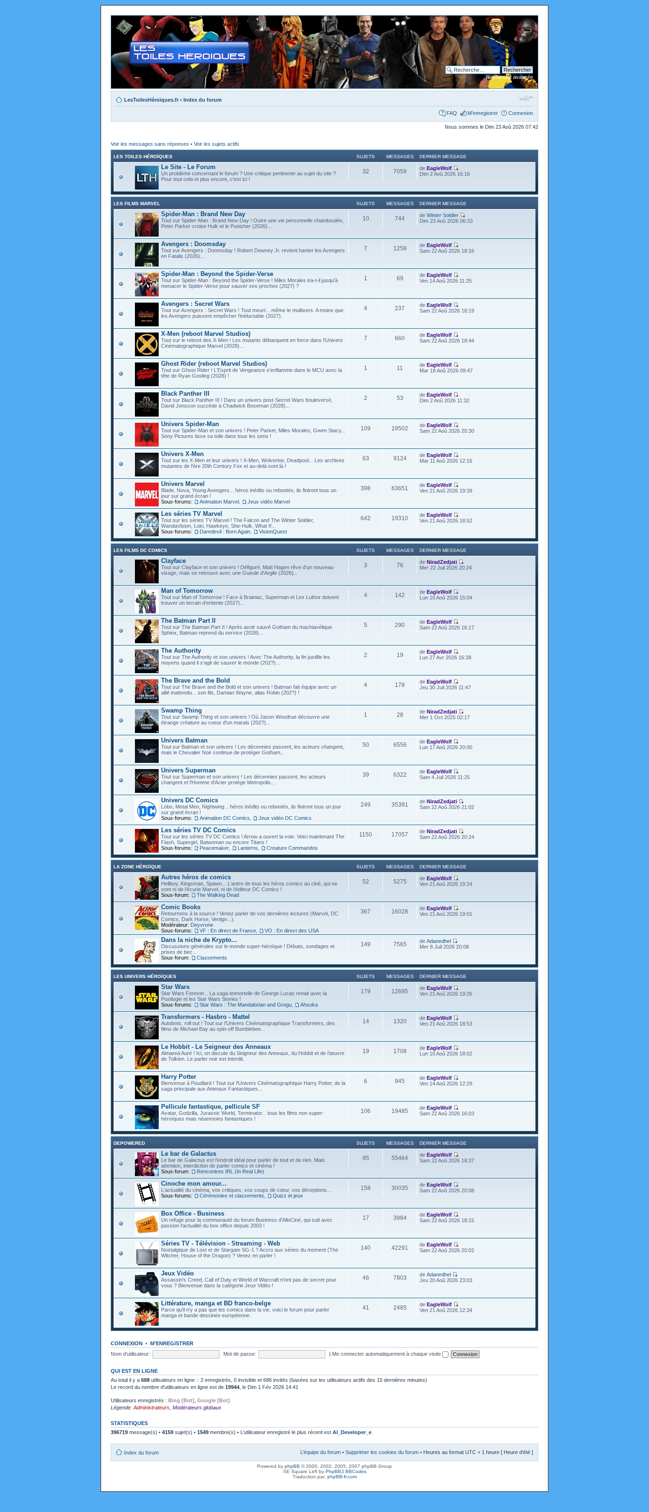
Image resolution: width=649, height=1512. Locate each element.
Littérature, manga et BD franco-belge (216, 1303)
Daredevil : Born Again (225, 531)
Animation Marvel (219, 501)
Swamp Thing (181, 710)
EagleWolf (439, 168)
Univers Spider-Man (190, 424)
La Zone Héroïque (138, 866)
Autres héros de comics (196, 877)
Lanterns (248, 848)
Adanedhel (439, 941)
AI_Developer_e (352, 1432)
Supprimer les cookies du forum (382, 1452)
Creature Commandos (292, 848)
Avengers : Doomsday (193, 243)
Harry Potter (178, 1076)
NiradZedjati (442, 562)
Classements (212, 957)
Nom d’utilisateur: (130, 1354)
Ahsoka (309, 1005)
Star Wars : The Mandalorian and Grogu (246, 1005)
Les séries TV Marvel (191, 513)
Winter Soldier (442, 215)
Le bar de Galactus (188, 1153)
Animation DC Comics (225, 818)
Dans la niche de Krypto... (199, 939)
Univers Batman (184, 740)
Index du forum (202, 100)
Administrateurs (152, 1407)
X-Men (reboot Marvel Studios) (205, 333)
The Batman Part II (188, 620)
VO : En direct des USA (292, 930)
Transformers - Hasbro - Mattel (205, 1016)
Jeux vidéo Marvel (269, 501)
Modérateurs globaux (196, 1407)
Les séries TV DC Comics (198, 830)
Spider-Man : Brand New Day (203, 214)
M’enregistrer (483, 113)
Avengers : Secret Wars (195, 303)
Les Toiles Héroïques (143, 156)
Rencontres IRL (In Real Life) (230, 1171)
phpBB (292, 1466)
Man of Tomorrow (187, 590)
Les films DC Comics (140, 550)
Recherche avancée (509, 77)
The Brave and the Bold (195, 680)
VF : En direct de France (228, 930)
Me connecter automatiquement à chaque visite (387, 1354)
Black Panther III (185, 393)
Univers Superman (188, 770)
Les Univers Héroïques (145, 976)
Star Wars (175, 986)
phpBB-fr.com (342, 1476)
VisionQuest (273, 531)
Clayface (173, 560)
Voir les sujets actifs (216, 144)
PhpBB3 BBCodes (345, 1471)
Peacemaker (214, 848)
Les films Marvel (137, 203)
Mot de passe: (239, 1354)
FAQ (452, 113)
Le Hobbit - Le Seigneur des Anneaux (216, 1046)
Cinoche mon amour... (194, 1183)
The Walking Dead (218, 895)
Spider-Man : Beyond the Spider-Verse (217, 273)
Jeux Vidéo (177, 1273)
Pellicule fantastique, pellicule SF (210, 1106)
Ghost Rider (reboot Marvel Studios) (214, 363)
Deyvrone (202, 925)
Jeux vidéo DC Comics (285, 818)
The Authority (181, 650)
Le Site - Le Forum (188, 167)
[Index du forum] (119, 20)
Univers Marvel (183, 483)
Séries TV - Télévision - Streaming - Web (220, 1243)
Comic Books (180, 907)
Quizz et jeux (288, 1195)
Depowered (129, 1143)
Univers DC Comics (189, 800)
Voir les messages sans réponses (150, 144)
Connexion (520, 113)
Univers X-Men (182, 453)
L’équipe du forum (320, 1452)
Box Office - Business (192, 1213)
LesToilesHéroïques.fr (151, 100)
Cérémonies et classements (232, 1195)
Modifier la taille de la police (526, 98)
